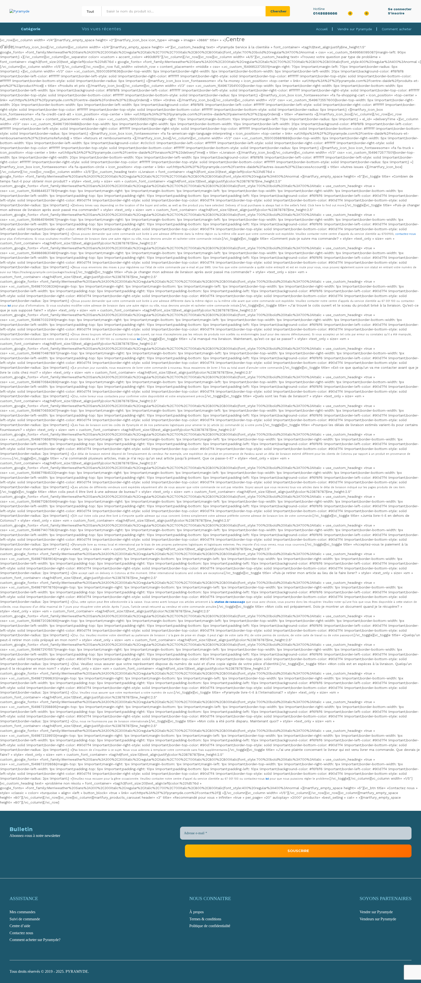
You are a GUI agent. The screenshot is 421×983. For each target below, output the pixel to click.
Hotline (319, 9)
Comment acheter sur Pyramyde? (35, 940)
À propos (196, 912)
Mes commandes (22, 912)
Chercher (278, 11)
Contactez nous (21, 933)
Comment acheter (396, 29)
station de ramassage (229, 602)
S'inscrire (396, 13)
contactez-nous (405, 234)
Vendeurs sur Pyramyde (378, 919)
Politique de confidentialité (209, 926)
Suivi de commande (25, 919)
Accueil (322, 29)
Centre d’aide (20, 926)
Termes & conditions (205, 919)
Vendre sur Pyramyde (354, 29)
